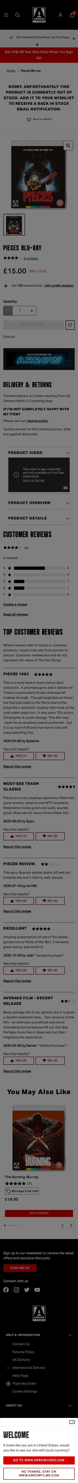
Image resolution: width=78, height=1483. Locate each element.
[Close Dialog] (72, 1422)
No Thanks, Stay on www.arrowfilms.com (39, 1473)
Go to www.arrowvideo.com (39, 1460)
